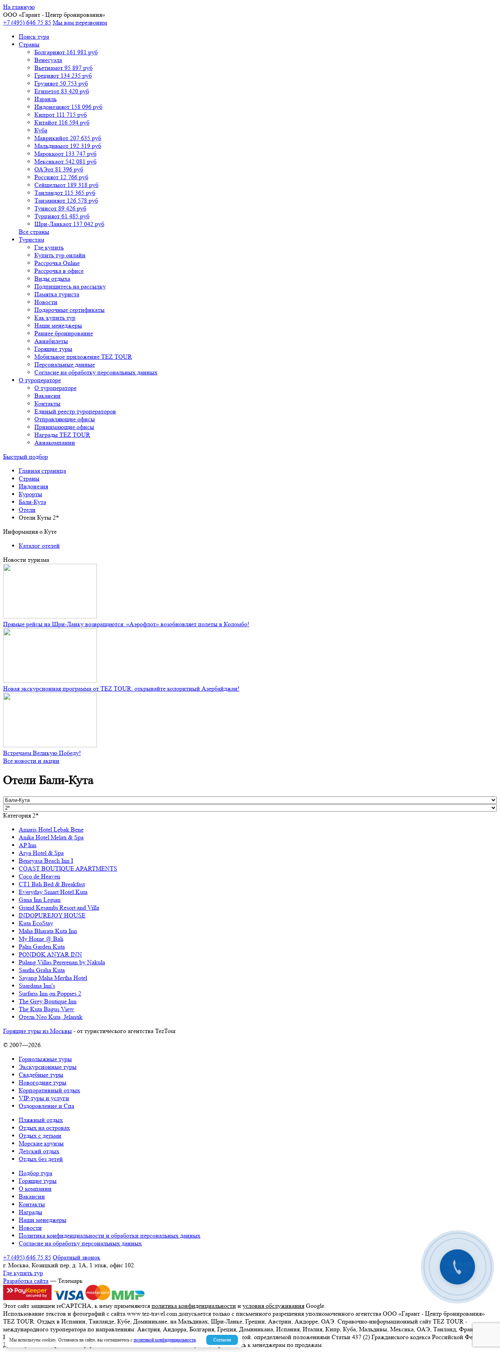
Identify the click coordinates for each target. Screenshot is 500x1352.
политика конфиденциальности (194, 1305)
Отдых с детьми (40, 1135)
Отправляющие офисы (64, 419)
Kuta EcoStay (36, 923)
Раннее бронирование (63, 333)
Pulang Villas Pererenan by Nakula (62, 962)
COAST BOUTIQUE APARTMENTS (68, 868)
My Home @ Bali (41, 938)
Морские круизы (41, 1143)
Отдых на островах (44, 1127)
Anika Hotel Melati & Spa (51, 837)
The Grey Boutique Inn (48, 1001)
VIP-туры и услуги (44, 1098)
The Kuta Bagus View (46, 1009)
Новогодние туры (42, 1082)
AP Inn (27, 845)
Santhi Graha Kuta (42, 970)
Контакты (47, 403)
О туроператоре (40, 380)
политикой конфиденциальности (165, 1340)
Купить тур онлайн (60, 255)
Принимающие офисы (64, 427)
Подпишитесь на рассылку (70, 286)
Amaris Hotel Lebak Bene (51, 829)
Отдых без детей (41, 1159)
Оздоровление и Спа (46, 1106)
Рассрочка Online (57, 263)
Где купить (49, 247)
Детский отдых (39, 1151)
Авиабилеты (51, 341)
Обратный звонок (76, 1257)
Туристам (31, 239)
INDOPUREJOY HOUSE (52, 915)
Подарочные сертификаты (69, 310)
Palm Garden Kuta (42, 946)
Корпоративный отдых (49, 1090)
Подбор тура (35, 1173)
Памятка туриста (56, 294)
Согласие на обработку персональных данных (95, 372)
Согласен (222, 1340)
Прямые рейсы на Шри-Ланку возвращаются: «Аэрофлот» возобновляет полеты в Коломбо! (126, 624)
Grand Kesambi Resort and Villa (59, 907)
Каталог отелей (39, 545)
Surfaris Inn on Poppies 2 (50, 993)
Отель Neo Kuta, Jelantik (50, 1017)
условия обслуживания (273, 1305)
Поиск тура (34, 36)
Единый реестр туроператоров (75, 411)
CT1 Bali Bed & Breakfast (52, 884)
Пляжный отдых (41, 1120)
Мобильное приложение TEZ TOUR (83, 356)
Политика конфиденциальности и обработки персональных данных (109, 1235)
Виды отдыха (52, 278)
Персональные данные (64, 364)
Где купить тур (23, 1273)
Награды (30, 1212)
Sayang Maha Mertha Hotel (53, 977)
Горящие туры (53, 349)
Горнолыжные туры (45, 1059)
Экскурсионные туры (48, 1067)
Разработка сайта (25, 1280)
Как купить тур (54, 317)
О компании (35, 1188)
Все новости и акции (31, 760)
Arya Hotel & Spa (41, 853)
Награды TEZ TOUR (62, 434)
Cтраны (29, 44)
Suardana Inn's (37, 985)
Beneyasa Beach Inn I (46, 860)
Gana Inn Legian (40, 899)
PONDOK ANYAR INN (50, 954)
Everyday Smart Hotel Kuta (53, 892)
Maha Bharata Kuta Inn (48, 931)
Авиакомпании (54, 442)
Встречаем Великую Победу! (42, 753)
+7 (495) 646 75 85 (27, 22)
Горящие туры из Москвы (37, 1031)
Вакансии (47, 395)
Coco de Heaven (39, 876)
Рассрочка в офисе (59, 270)
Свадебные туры (41, 1074)
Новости (45, 302)
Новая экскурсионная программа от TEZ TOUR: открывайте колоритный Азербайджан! (121, 688)
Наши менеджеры (58, 325)
